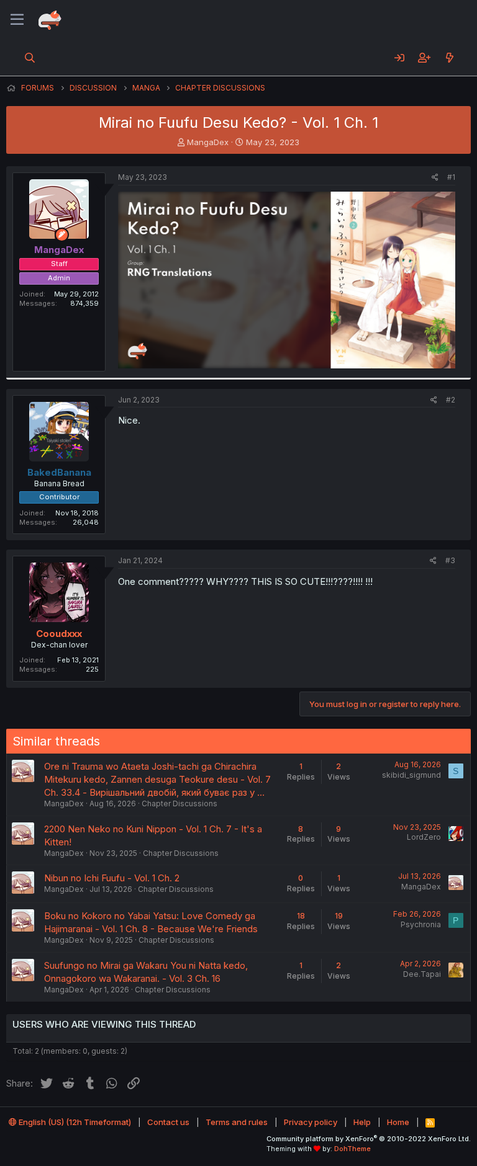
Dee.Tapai (422, 974)
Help (362, 1122)
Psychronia (421, 924)
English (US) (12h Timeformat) (74, 1122)
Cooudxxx (59, 633)
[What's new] (449, 58)
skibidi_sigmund (411, 775)
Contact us (168, 1122)
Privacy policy (310, 1122)
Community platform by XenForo (368, 1138)
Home (398, 1122)
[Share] (435, 178)
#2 (450, 399)
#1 (451, 177)
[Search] (30, 58)
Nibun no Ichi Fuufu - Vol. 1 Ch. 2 (111, 878)
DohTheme (352, 1148)
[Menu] (17, 20)
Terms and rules (237, 1122)
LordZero (424, 837)
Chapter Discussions (179, 803)
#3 (450, 560)
